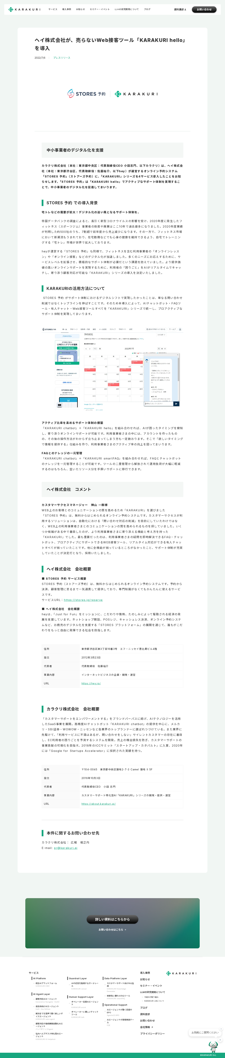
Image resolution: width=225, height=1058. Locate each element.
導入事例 (66, 9)
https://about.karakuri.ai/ (99, 803)
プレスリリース (61, 58)
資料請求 (145, 1014)
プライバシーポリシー (152, 1033)
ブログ (143, 1007)
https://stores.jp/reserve (83, 600)
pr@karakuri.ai (65, 848)
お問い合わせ (204, 9)
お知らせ (80, 9)
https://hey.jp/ (91, 683)
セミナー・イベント (100, 9)
